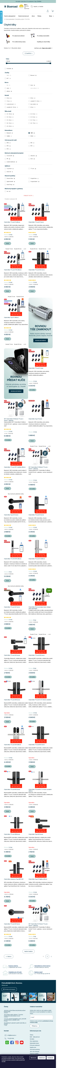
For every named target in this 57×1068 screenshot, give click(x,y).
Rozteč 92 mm (42, 249)
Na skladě (10, 68)
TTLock (33, 168)
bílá (8, 85)
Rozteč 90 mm (17, 249)
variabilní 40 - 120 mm (12, 107)
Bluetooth (10, 133)
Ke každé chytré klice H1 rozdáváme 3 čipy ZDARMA (28, 1)
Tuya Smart (10, 168)
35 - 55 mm (34, 114)
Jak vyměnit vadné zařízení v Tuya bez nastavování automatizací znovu (13, 1015)
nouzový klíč (10, 155)
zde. (23, 1058)
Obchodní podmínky (35, 1049)
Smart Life (10, 171)
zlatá (8, 88)
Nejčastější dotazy (34, 1043)
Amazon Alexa (11, 178)
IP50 (32, 145)
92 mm (9, 98)
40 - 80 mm (10, 126)
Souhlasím (50, 1057)
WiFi (33, 133)
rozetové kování (11, 104)
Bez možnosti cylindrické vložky (16, 494)
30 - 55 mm (34, 117)
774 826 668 (10, 1038)
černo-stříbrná (34, 88)
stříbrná (9, 91)
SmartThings (10, 184)
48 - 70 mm (34, 123)
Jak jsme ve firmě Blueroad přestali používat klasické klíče (14, 1011)
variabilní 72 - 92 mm (36, 101)
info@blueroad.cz (11, 1035)
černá (33, 85)
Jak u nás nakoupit (34, 1051)
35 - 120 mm (10, 114)
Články (31, 1035)
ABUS (9, 75)
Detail (7, 243)
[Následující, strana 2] (47, 956)
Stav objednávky (34, 1041)
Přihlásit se (34, 1026)
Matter (33, 136)
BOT (8, 78)
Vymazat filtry (28, 195)
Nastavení (33, 1057)
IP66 (8, 142)
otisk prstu (34, 155)
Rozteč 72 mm (9, 249)
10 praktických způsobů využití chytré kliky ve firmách (15, 1023)
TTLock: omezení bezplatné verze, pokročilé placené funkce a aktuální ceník (15, 1019)
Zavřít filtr (28, 53)
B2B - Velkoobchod (35, 1037)
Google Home (34, 178)
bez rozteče (34, 104)
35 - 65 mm (10, 120)
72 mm (9, 101)
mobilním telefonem (12, 161)
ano (8, 191)
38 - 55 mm (10, 123)
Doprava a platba (34, 1053)
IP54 (8, 148)
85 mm (33, 107)
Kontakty (32, 1039)
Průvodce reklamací (35, 1045)
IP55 (8, 145)
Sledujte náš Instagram (10, 989)
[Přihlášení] (48, 11)
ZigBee (9, 136)
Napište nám (33, 1047)
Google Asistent (35, 181)
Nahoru (9, 956)
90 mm (33, 98)
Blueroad (33, 75)
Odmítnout (42, 1057)
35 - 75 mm (34, 120)
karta (33, 158)
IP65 (32, 142)
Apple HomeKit (11, 181)
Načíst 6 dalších (28, 951)
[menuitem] (10, 16)
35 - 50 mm (10, 117)
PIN (8, 158)
